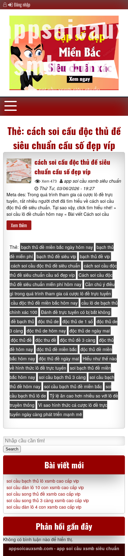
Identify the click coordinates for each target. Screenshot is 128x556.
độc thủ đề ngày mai (59, 358)
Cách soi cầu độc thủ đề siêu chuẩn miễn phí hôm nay (61, 279)
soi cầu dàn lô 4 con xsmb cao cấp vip (44, 507)
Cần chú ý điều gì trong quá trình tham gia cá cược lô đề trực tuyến (62, 289)
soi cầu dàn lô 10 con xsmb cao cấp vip (45, 487)
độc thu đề (45, 340)
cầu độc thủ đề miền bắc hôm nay (44, 303)
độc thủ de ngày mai (90, 331)
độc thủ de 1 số (77, 321)
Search (12, 449)
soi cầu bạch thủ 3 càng (62, 377)
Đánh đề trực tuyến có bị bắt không (75, 312)
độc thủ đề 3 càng (77, 340)
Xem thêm (19, 225)
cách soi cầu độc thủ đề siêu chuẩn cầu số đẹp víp (72, 166)
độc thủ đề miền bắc (57, 349)
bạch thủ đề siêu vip (56, 256)
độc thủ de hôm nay (46, 331)
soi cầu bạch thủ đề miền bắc (73, 386)
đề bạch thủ (22, 321)
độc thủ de (48, 321)
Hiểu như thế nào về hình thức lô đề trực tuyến (63, 363)
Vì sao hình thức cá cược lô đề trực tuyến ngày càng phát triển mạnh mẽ (58, 409)
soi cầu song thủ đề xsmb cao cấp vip (43, 494)
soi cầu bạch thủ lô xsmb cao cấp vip (43, 481)
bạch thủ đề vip (95, 256)
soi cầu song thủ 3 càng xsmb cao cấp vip (48, 500)
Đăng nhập (22, 4)
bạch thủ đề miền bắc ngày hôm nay (57, 247)
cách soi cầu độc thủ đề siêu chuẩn (45, 266)
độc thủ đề (21, 340)
